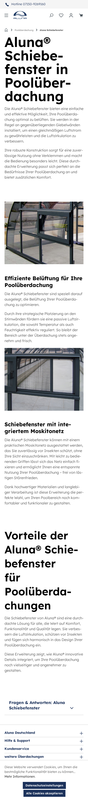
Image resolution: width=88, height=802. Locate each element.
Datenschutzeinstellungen (44, 785)
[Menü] (6, 15)
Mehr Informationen (20, 776)
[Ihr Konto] (71, 15)
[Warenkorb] (81, 15)
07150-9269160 (34, 4)
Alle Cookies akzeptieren (44, 793)
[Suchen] (51, 15)
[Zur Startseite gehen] (20, 15)
